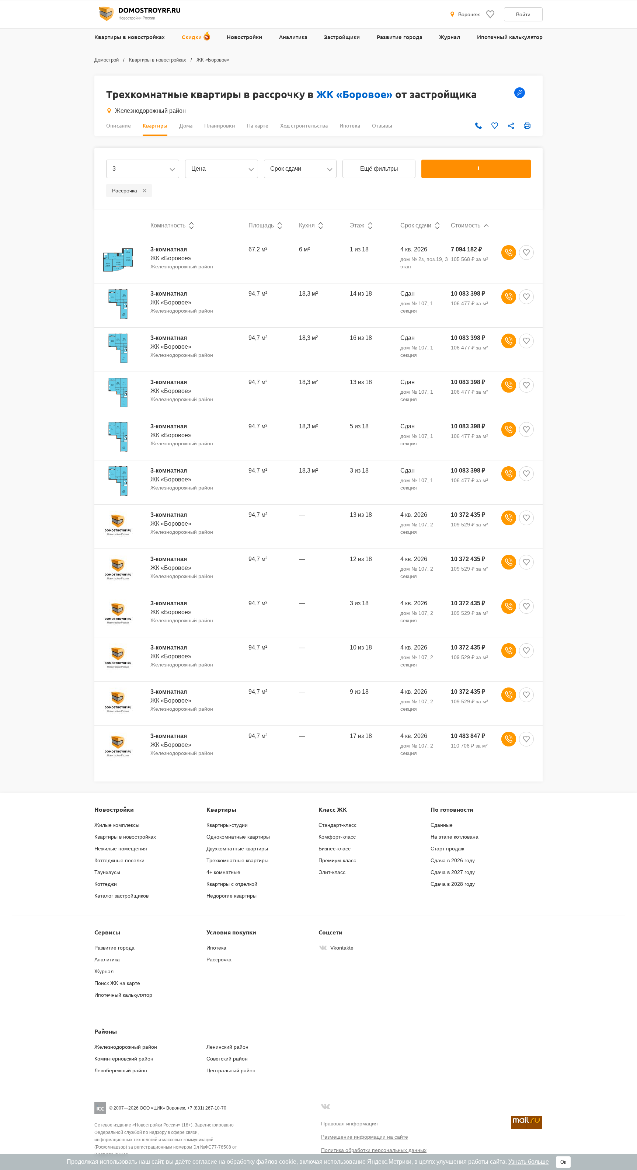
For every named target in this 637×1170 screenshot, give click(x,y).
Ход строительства (304, 125)
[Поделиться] (511, 125)
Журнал (449, 37)
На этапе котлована (454, 837)
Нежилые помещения (120, 849)
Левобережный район (120, 1070)
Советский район (227, 1059)
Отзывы (382, 125)
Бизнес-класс (334, 849)
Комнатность (167, 225)
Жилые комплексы (116, 825)
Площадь (261, 225)
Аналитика (293, 37)
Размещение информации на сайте (364, 1137)
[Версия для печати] (527, 125)
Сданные (442, 825)
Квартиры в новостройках (129, 37)
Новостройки (244, 37)
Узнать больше (528, 1162)
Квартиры (155, 125)
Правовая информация (349, 1124)
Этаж (357, 225)
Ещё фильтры (379, 169)
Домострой (106, 60)
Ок (563, 1162)
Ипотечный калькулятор (510, 37)
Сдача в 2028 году (453, 884)
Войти (523, 14)
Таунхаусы (107, 872)
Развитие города (399, 37)
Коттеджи (105, 884)
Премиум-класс (337, 860)
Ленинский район (227, 1047)
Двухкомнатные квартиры (237, 849)
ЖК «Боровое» (212, 60)
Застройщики (342, 37)
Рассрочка (219, 959)
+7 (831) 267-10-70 (206, 1108)
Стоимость (465, 225)
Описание (118, 125)
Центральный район (230, 1070)
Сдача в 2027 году (453, 872)
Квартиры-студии (227, 825)
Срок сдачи (285, 169)
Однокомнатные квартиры (238, 837)
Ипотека (350, 125)
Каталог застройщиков (121, 896)
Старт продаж (447, 849)
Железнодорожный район (150, 111)
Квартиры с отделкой (231, 884)
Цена (198, 169)
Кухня (307, 225)
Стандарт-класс (337, 825)
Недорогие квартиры (231, 896)
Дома (185, 125)
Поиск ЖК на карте (117, 983)
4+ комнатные (223, 872)
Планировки (219, 125)
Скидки (192, 37)
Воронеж (469, 14)
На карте (257, 125)
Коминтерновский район (123, 1059)
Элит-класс (331, 872)
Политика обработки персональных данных (374, 1150)
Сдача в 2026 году (453, 860)
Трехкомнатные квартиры (237, 860)
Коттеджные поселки (119, 860)
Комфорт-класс (337, 837)
